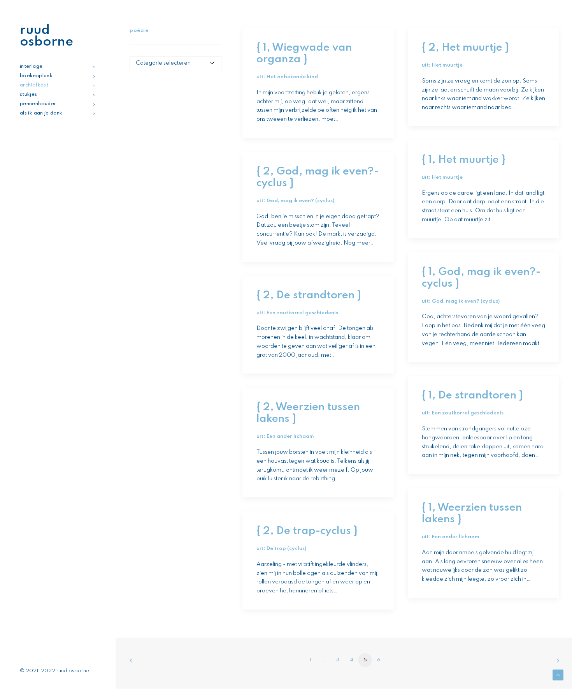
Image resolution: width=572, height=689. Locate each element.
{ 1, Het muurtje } (463, 160)
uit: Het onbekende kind (287, 76)
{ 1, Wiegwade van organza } (304, 53)
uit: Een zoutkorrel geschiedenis (297, 312)
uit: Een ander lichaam (285, 436)
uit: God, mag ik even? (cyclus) (295, 200)
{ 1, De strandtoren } (472, 395)
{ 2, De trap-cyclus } (306, 531)
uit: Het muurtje (442, 65)
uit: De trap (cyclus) (281, 548)
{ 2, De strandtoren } (308, 295)
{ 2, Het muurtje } (465, 47)
